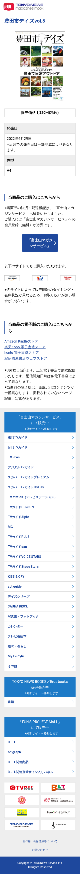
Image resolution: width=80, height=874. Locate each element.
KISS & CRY (16, 576)
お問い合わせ (40, 849)
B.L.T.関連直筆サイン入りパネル (30, 772)
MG (10, 527)
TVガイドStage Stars (23, 566)
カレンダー (15, 626)
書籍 (11, 702)
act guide (15, 586)
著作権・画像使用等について (40, 841)
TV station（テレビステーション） (32, 497)
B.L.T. (12, 742)
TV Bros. (14, 457)
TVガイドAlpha (19, 517)
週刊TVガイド (18, 437)
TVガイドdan (17, 546)
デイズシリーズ (19, 596)
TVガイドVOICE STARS (24, 556)
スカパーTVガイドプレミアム (28, 477)
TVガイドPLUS (19, 537)
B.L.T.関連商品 (18, 762)
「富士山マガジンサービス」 (40, 243)
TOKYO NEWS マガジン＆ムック (23, 6)
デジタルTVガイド (21, 467)
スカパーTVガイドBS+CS (26, 487)
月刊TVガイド (18, 447)
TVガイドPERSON (21, 507)
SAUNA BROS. (18, 606)
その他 (12, 666)
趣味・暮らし (17, 646)
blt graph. (15, 752)
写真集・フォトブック (23, 616)
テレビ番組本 (17, 636)
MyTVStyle (16, 656)
